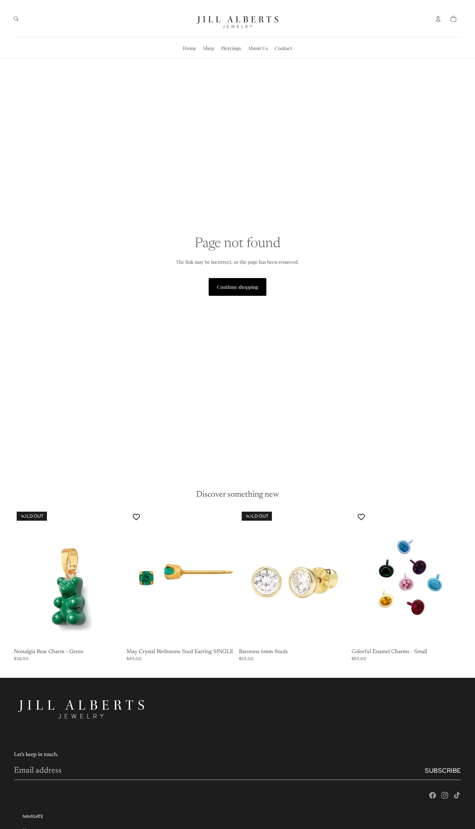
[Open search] (16, 18)
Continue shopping (237, 287)
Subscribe (443, 770)
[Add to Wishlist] (24, 516)
